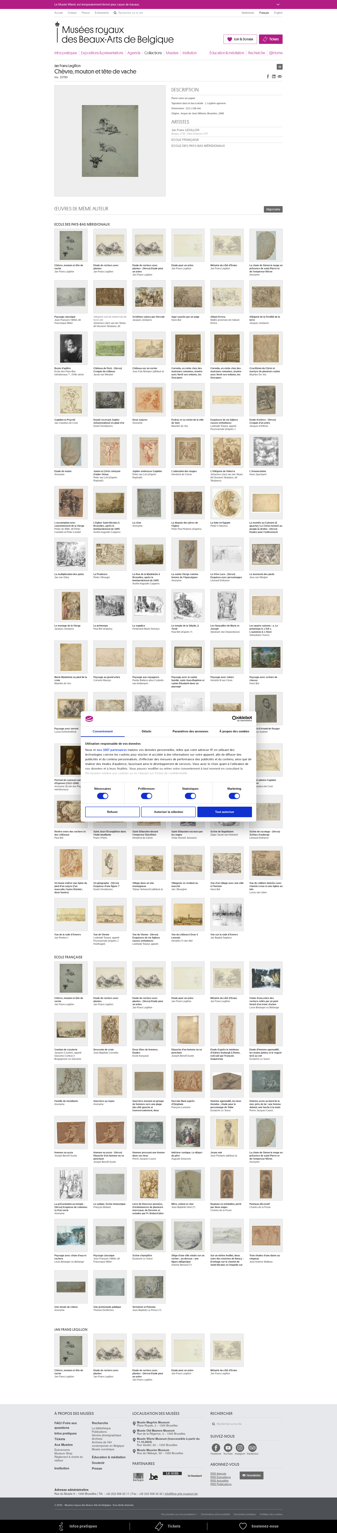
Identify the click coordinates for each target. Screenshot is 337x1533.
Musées (172, 53)
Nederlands (248, 12)
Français (264, 12)
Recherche (256, 53)
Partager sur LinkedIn (274, 76)
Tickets (274, 39)
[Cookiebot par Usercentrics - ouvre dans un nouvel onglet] (235, 719)
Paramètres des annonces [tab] (190, 731)
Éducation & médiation (227, 53)
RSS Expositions (220, 1477)
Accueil (58, 12)
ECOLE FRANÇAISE (185, 139)
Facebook (216, 1453)
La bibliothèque (101, 1428)
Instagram (240, 1453)
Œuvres (280, 67)
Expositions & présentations (102, 53)
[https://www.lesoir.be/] (172, 1473)
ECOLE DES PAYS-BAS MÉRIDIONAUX (198, 145)
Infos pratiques (65, 53)
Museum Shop (63, 1453)
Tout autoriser (224, 811)
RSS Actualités (219, 1480)
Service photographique (106, 1435)
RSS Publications (220, 1484)
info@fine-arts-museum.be (181, 1494)
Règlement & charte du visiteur (68, 1458)
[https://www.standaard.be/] (195, 1476)
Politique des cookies (271, 1514)
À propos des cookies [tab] (234, 731)
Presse (86, 12)
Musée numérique (103, 1449)
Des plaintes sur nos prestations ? (179, 1514)
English (278, 12)
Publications (99, 1431)
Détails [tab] (146, 731)
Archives (97, 1438)
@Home (276, 53)
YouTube (228, 1453)
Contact (72, 12)
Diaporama (273, 209)
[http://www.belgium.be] (154, 1477)
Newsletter (254, 1475)
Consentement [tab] (103, 731)
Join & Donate (243, 39)
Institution (190, 53)
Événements (102, 12)
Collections (153, 53)
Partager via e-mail (280, 76)
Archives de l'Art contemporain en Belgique (108, 1443)
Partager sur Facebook (268, 76)
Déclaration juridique (245, 1514)
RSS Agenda (218, 1473)
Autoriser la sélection (168, 811)
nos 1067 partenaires (112, 749)
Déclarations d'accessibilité (215, 1514)
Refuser (112, 811)
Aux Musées (63, 1444)
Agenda (133, 53)
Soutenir (98, 1462)
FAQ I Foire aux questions (65, 1425)
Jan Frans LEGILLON (189, 131)
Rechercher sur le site (115, 13)
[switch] (146, 796)
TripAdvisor (252, 1453)
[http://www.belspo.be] (138, 1477)
